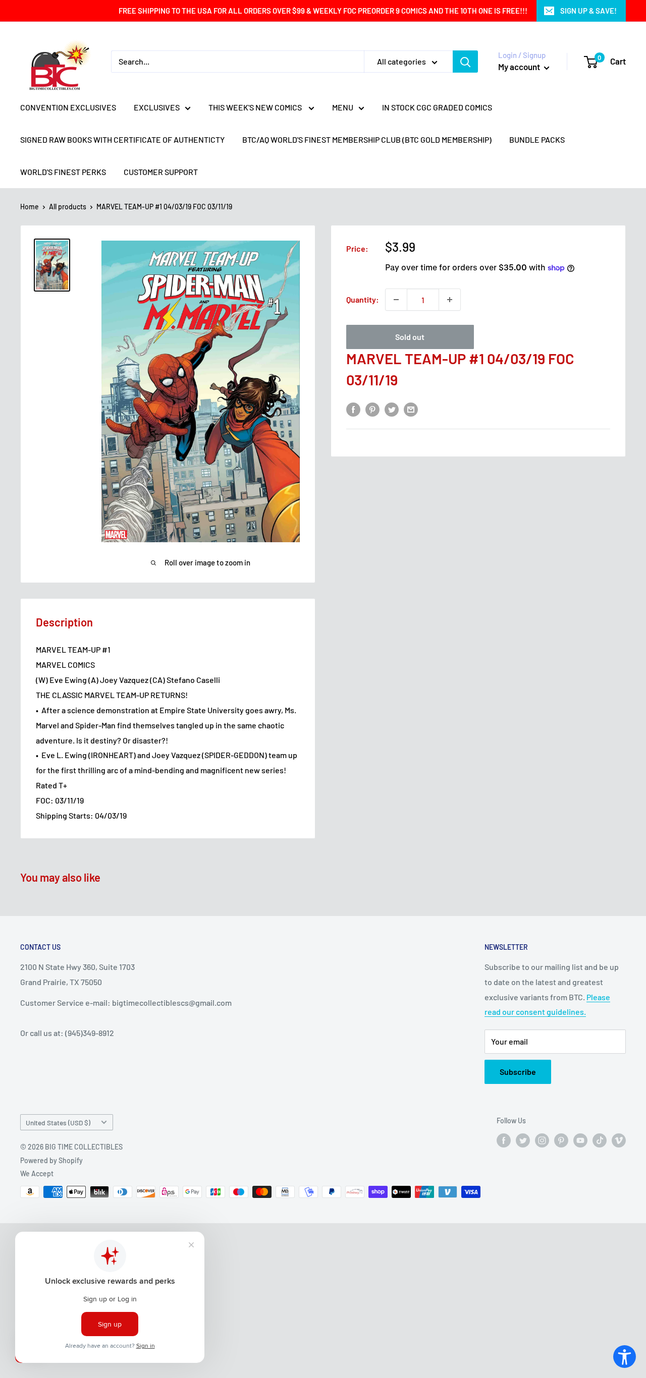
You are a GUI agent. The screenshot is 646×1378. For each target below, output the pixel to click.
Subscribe (518, 1071)
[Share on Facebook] (353, 409)
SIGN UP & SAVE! (588, 10)
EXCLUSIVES (157, 107)
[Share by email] (411, 409)
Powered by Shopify (51, 1160)
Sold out (409, 336)
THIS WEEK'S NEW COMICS (255, 107)
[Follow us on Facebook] (504, 1140)
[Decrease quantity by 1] (396, 299)
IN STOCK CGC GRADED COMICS (437, 107)
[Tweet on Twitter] (392, 409)
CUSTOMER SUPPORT (161, 172)
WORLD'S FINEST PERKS (63, 172)
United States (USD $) (58, 1122)
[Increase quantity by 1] (449, 299)
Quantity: (362, 299)
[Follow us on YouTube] (580, 1140)
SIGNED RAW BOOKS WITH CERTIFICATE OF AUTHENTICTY (122, 139)
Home (29, 206)
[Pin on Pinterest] (372, 409)
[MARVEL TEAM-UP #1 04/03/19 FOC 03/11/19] (52, 265)
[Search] (465, 61)
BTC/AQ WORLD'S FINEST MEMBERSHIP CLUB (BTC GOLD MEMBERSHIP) (367, 139)
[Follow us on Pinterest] (561, 1140)
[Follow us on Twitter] (523, 1140)
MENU (342, 107)
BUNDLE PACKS (537, 139)
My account (520, 67)
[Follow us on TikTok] (600, 1140)
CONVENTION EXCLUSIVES (68, 107)
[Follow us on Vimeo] (619, 1140)
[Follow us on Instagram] (542, 1140)
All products (67, 206)
